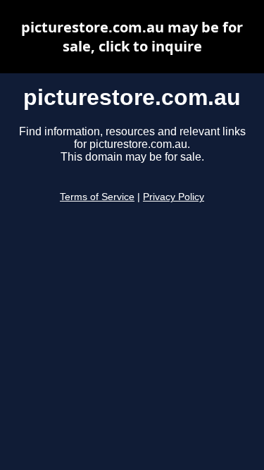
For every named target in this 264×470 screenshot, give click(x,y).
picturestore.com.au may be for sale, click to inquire (132, 37)
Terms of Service (97, 197)
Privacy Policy (173, 197)
